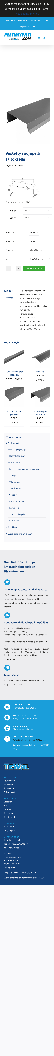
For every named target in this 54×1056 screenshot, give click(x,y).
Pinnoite (10, 250)
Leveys (13, 217)
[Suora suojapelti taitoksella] (40, 388)
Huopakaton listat (17, 455)
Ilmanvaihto (9, 788)
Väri (8, 259)
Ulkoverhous (14, 482)
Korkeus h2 (11, 241)
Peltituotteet (13, 443)
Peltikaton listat (16, 462)
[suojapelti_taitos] (27, 121)
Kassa (6, 805)
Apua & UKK (9, 826)
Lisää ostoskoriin (34, 268)
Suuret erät (14, 520)
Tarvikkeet (12, 527)
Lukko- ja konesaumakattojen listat (24, 469)
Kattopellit (14, 507)
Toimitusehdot (10, 817)
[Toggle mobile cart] (39, 38)
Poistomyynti (10, 792)
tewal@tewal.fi (10, 867)
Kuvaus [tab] (8, 290)
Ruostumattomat (17, 501)
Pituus (13, 210)
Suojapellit (14, 475)
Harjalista (39, 371)
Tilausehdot (9, 813)
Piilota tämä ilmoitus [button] (27, 13)
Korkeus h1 (11, 232)
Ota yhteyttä (9, 830)
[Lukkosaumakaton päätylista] (14, 349)
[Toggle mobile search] (44, 38)
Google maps (13, 847)
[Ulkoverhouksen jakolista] (14, 388)
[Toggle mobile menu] (49, 38)
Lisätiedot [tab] (8, 297)
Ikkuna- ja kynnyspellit (19, 449)
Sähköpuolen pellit (17, 514)
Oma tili (7, 809)
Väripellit (13, 494)
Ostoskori (8, 801)
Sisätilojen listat (16, 488)
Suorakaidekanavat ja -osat (20, 533)
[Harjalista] (40, 349)
